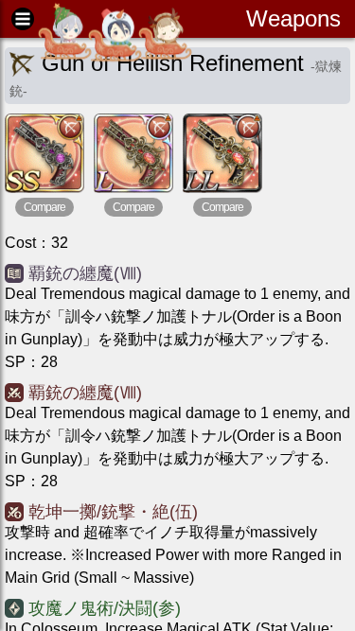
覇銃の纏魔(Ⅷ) (85, 273)
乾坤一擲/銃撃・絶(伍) (113, 511)
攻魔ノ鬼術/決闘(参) (104, 608)
